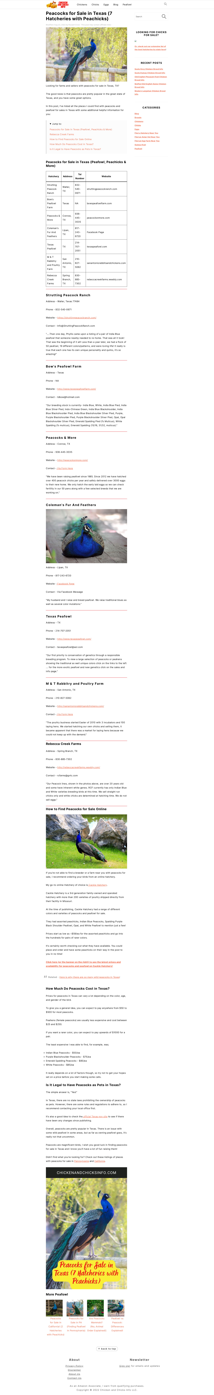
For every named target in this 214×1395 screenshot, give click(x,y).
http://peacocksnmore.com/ (72, 460)
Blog (115, 4)
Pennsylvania (81, 1161)
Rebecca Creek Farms (62, 134)
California (99, 1161)
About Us (74, 1374)
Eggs (106, 4)
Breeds (138, 117)
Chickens (82, 4)
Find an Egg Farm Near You (147, 141)
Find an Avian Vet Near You (147, 137)
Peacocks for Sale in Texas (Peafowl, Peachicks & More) (81, 129)
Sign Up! (124, 1366)
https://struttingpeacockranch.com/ (76, 317)
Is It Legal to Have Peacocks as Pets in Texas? (75, 149)
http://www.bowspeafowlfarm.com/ (76, 389)
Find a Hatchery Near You (146, 133)
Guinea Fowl (140, 145)
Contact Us (74, 1378)
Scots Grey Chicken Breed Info (149, 69)
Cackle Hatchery (97, 885)
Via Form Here (65, 468)
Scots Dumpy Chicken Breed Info (150, 73)
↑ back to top (107, 1348)
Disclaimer (74, 1370)
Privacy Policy (74, 1366)
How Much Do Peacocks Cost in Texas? (72, 144)
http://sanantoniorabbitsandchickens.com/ (80, 706)
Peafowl (127, 4)
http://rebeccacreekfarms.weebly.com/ (78, 767)
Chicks (95, 4)
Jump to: (57, 124)
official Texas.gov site (95, 1116)
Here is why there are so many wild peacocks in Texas (89, 977)
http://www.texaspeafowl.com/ (74, 639)
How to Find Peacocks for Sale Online (71, 139)
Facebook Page (65, 583)
